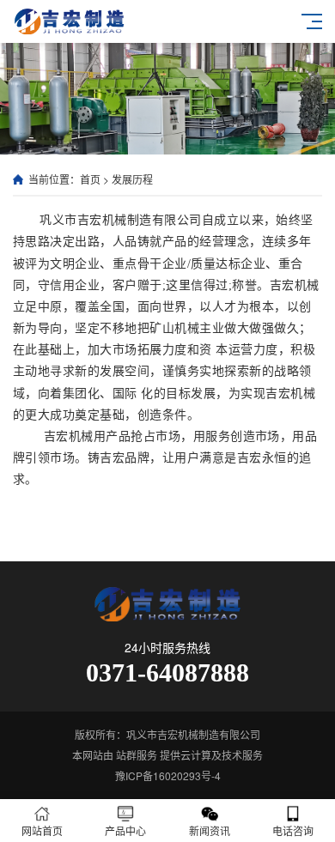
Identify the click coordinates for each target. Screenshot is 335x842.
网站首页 (42, 830)
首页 (90, 179)
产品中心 (125, 830)
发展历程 (132, 179)
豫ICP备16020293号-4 (168, 775)
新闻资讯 (209, 830)
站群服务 (136, 755)
